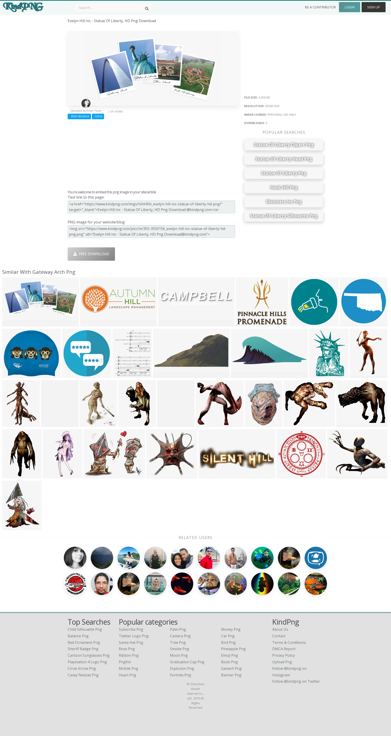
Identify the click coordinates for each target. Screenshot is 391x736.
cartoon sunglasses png (89, 655)
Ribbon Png (129, 655)
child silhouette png (85, 629)
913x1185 (89, 424)
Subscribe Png (131, 629)
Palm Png (178, 629)
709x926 (121, 375)
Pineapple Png (233, 648)
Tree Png (178, 642)
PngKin (125, 661)
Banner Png (231, 675)
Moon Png (179, 655)
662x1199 (128, 424)
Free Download (93, 253)
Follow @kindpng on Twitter (296, 681)
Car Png (228, 635)
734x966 (11, 527)
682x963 (49, 424)
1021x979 (155, 475)
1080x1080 (13, 375)
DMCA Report (284, 648)
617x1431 (52, 475)
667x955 (165, 424)
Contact (278, 635)
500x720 (317, 375)
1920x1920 (350, 323)
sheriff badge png (83, 648)
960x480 (239, 375)
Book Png (229, 661)
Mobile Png (128, 668)
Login (350, 7)
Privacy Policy (283, 655)
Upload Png (282, 661)
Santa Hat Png (131, 642)
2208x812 (89, 323)
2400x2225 (246, 323)
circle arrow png (82, 668)
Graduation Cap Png (187, 661)
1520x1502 (287, 475)
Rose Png (127, 648)
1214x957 (336, 475)
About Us (280, 629)
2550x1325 (13, 323)
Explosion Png (182, 668)
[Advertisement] (153, 153)
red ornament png (84, 642)
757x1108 (12, 424)
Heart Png (127, 675)
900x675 (92, 475)
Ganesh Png (231, 668)
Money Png (231, 629)
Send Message (79, 116)
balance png (78, 635)
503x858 (358, 375)
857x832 (204, 424)
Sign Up (373, 7)
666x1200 (12, 475)
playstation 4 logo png (87, 661)
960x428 (161, 375)
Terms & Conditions (289, 642)
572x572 (298, 323)
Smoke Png (179, 648)
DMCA (98, 116)
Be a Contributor (320, 7)
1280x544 (208, 475)
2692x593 (167, 323)
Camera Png (180, 635)
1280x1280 (72, 375)
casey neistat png (83, 675)
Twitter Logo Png (134, 635)
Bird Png (228, 642)
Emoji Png (229, 655)
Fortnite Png (180, 675)
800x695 (345, 424)
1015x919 (293, 424)
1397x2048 (255, 424)
